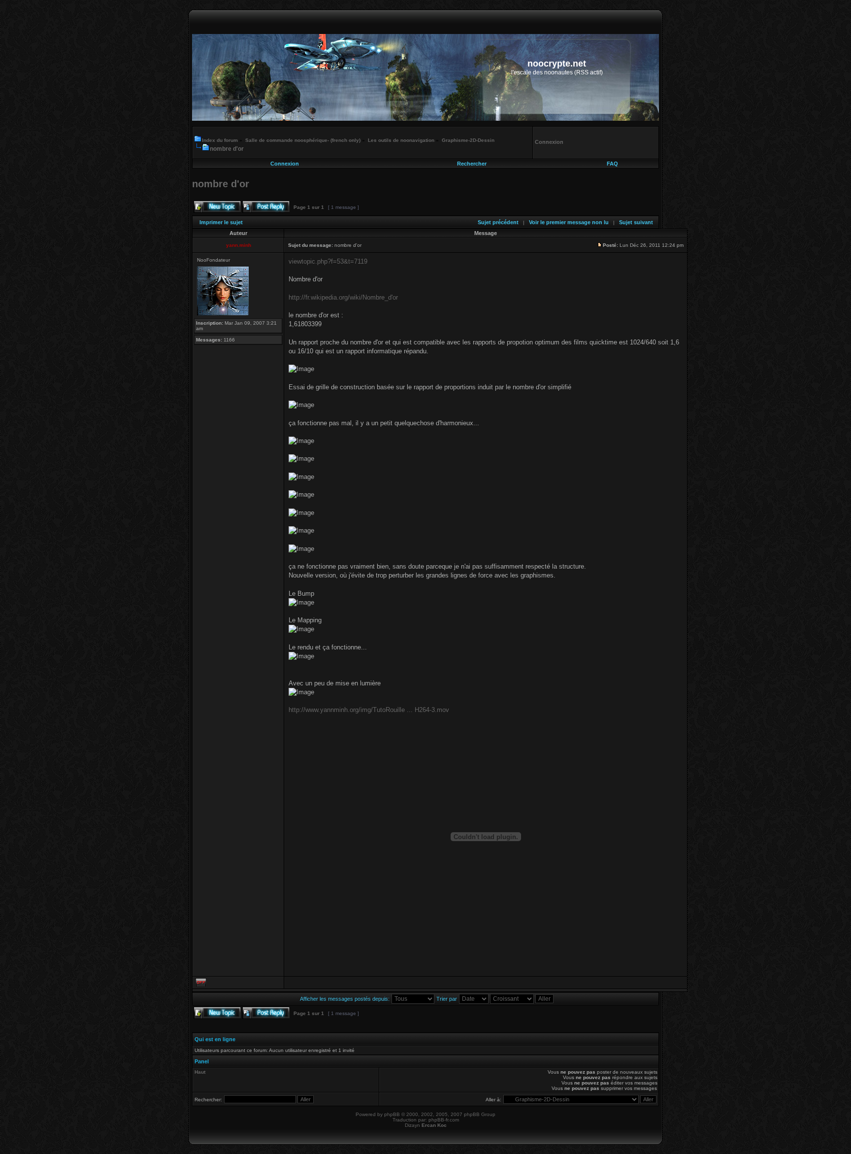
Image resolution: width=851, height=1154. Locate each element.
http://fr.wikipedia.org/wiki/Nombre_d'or (343, 297)
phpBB (392, 1114)
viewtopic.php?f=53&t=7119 (328, 261)
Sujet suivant (636, 222)
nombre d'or (227, 148)
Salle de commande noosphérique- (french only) (302, 140)
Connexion (284, 164)
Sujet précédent (498, 222)
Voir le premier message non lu (569, 222)
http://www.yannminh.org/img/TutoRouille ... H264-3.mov (369, 709)
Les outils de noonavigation (401, 140)
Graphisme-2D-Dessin (468, 140)
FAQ (612, 164)
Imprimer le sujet (221, 222)
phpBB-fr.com (443, 1119)
